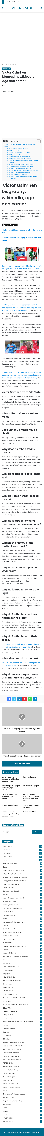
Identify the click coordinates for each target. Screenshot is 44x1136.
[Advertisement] (22, 36)
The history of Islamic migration (14, 1094)
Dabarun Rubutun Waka (11, 967)
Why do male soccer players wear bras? (21, 166)
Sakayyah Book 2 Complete (12, 908)
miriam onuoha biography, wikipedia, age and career (10, 814)
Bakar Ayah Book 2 (9, 915)
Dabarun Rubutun (9, 1073)
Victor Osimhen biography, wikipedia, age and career (20, 145)
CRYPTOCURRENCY (10, 1011)
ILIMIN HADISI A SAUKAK (12, 1087)
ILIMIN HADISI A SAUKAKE (12, 1084)
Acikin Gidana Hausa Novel (12, 932)
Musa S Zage (36, 1132)
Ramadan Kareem (9, 1028)
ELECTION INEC (8, 1018)
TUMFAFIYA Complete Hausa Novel (15, 877)
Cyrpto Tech (7, 1035)
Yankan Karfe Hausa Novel (12, 980)
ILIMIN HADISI (8, 987)
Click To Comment (22, 764)
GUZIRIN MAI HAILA (10, 994)
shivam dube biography (11, 805)
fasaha (5, 925)
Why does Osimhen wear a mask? (19, 155)
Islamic (5, 1111)
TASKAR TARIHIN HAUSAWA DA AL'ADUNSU (18, 1022)
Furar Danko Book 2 (10, 939)
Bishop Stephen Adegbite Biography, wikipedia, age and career (31, 797)
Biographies (13, 64)
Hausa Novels (7, 846)
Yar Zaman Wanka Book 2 (12, 1059)
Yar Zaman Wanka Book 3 (12, 1049)
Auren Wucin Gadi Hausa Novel (13, 870)
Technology (7, 1104)
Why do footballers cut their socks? (21, 172)
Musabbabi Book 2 (9, 953)
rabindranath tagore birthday (31, 806)
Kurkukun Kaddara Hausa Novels (14, 946)
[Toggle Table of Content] (37, 141)
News (5, 860)
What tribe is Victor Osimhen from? (20, 151)
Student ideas (7, 984)
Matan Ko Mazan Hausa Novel (13, 898)
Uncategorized (8, 970)
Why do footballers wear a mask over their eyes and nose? (24, 161)
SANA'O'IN (6, 1025)
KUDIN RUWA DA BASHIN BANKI (14, 998)
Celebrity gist (7, 867)
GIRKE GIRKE (7, 1001)
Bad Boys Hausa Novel (11, 884)
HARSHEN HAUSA (9, 1015)
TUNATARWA (7, 943)
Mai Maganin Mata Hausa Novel (14, 922)
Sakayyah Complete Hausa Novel (14, 881)
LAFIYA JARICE (8, 991)
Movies (5, 894)
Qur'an (5, 1114)
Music (5, 1108)
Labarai (5, 949)
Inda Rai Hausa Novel (10, 936)
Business (6, 960)
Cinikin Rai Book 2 (9, 887)
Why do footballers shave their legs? (21, 168)
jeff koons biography (31, 786)
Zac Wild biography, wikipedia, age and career (9, 796)
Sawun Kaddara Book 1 (11, 1053)
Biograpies (6, 973)
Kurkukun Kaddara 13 (12, 2)
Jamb (5, 1090)
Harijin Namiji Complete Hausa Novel (15, 1004)
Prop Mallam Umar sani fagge (13, 1101)
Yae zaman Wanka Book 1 (12, 1066)
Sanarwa (6, 1032)
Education (6, 1039)
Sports (5, 918)
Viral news (6, 850)
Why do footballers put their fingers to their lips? (24, 170)
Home (6, 64)
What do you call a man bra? (19, 174)
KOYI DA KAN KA (9, 977)
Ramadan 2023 (8, 1080)
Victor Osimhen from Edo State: (19, 148)
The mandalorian (29, 777)
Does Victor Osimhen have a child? (20, 152)
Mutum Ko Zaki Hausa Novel (12, 1070)
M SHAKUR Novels (9, 901)
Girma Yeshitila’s (29, 812)
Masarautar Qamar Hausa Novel (14, 1046)
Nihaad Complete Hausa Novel (13, 874)
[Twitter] (14, 699)
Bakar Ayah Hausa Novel (11, 905)
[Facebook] (9, 699)
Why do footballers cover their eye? (20, 156)
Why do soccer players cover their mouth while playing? (24, 177)
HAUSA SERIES (8, 1118)
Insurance (6, 963)
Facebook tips (8, 1121)
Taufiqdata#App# (9, 1077)
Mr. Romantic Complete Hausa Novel (15, 956)
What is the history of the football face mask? (23, 164)
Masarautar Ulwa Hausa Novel (13, 1042)
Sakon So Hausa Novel (11, 1056)
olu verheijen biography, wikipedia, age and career (11, 788)
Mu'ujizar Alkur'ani (9, 1097)
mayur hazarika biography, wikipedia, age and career (10, 779)
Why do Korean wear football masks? (20, 158)
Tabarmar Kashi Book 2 (11, 891)
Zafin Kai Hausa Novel (10, 863)
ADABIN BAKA (8, 1063)
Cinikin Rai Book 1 (9, 929)
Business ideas (8, 912)
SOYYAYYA (6, 1008)
